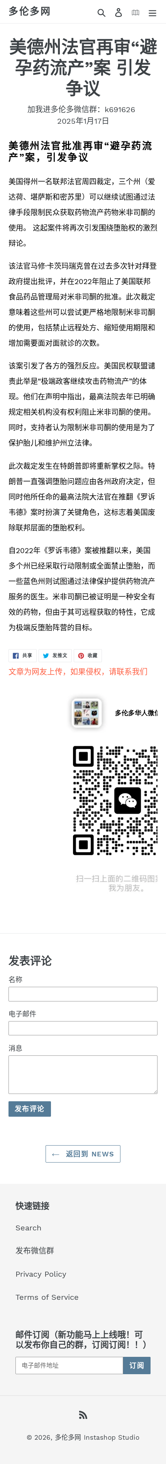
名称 (15, 980)
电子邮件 (22, 1014)
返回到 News (89, 1154)
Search (28, 1227)
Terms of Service (47, 1297)
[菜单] (152, 11)
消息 (15, 1048)
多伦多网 (29, 11)
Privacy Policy (40, 1274)
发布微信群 (34, 1250)
